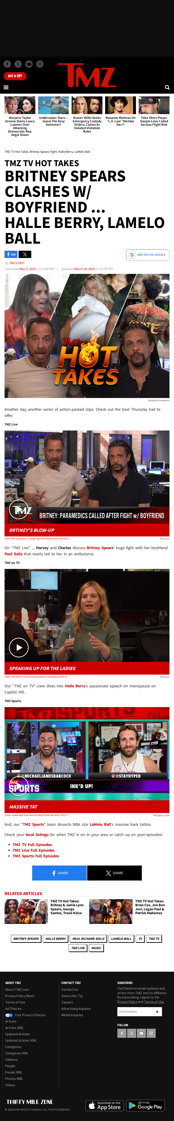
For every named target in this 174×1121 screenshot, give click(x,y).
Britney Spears (26, 938)
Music (96, 948)
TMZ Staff (16, 263)
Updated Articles (17, 1034)
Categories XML (16, 1053)
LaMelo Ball (121, 938)
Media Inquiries (72, 1015)
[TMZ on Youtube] (29, 64)
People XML (13, 1072)
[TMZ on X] (18, 64)
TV (140, 938)
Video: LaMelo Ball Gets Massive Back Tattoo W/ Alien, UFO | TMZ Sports (37, 815)
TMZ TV (154, 938)
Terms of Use (15, 1002)
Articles (11, 1021)
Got (15, 76)
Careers (67, 1002)
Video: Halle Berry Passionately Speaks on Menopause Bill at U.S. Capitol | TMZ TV (37, 676)
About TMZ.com (17, 989)
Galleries (11, 1059)
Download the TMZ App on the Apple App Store (104, 1105)
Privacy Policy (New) (19, 996)
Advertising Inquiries (76, 1009)
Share (62, 873)
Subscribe (157, 1011)
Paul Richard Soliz (88, 938)
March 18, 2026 (84, 269)
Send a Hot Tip (72, 996)
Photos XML (14, 1079)
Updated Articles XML (21, 1040)
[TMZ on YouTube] (141, 1033)
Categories (13, 1047)
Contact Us (69, 989)
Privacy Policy (127, 1002)
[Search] (167, 87)
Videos (10, 1085)
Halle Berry (55, 938)
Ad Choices (13, 1009)
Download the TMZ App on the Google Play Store (145, 1105)
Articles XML (14, 1028)
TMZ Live (78, 948)
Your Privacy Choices (29, 1015)
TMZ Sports (33, 824)
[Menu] (6, 87)
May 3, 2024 (27, 269)
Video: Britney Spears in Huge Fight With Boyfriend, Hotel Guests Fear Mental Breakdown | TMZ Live (37, 538)
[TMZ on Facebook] (7, 64)
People (10, 1066)
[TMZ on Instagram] (40, 64)
